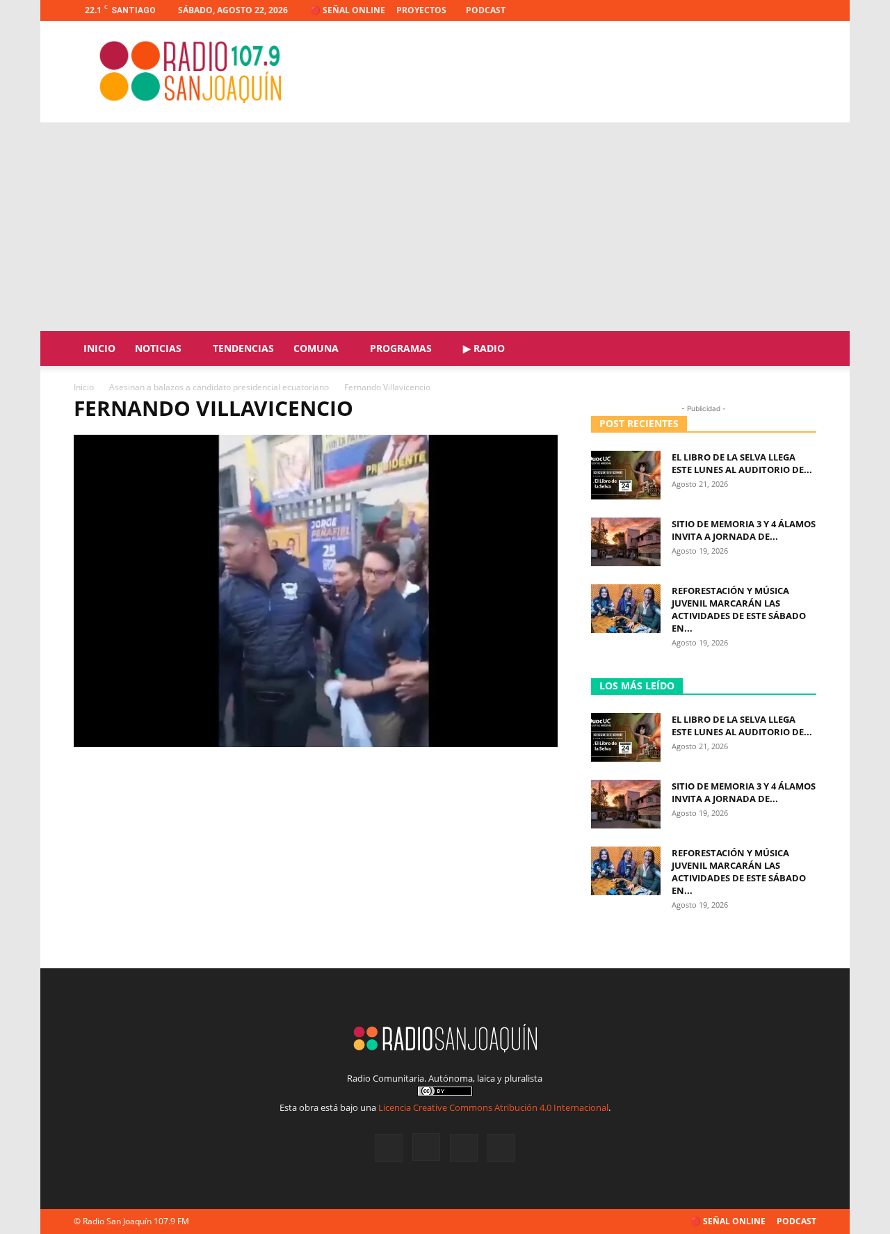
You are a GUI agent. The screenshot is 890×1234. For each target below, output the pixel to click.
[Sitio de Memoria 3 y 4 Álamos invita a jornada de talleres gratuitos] (626, 542)
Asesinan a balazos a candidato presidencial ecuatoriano (219, 387)
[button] (799, 349)
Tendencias (243, 348)
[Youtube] (805, 10)
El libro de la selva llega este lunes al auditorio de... (742, 463)
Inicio (99, 348)
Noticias (158, 348)
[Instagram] (760, 10)
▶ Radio (484, 348)
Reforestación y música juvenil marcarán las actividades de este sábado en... (739, 609)
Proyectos (421, 10)
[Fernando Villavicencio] (316, 743)
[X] (782, 10)
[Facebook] (737, 10)
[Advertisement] (445, 226)
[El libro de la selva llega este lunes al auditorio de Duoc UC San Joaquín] (626, 475)
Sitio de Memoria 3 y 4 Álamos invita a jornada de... (744, 530)
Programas (401, 348)
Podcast (485, 10)
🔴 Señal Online (347, 10)
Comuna (316, 348)
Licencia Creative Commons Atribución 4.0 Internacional (493, 1107)
